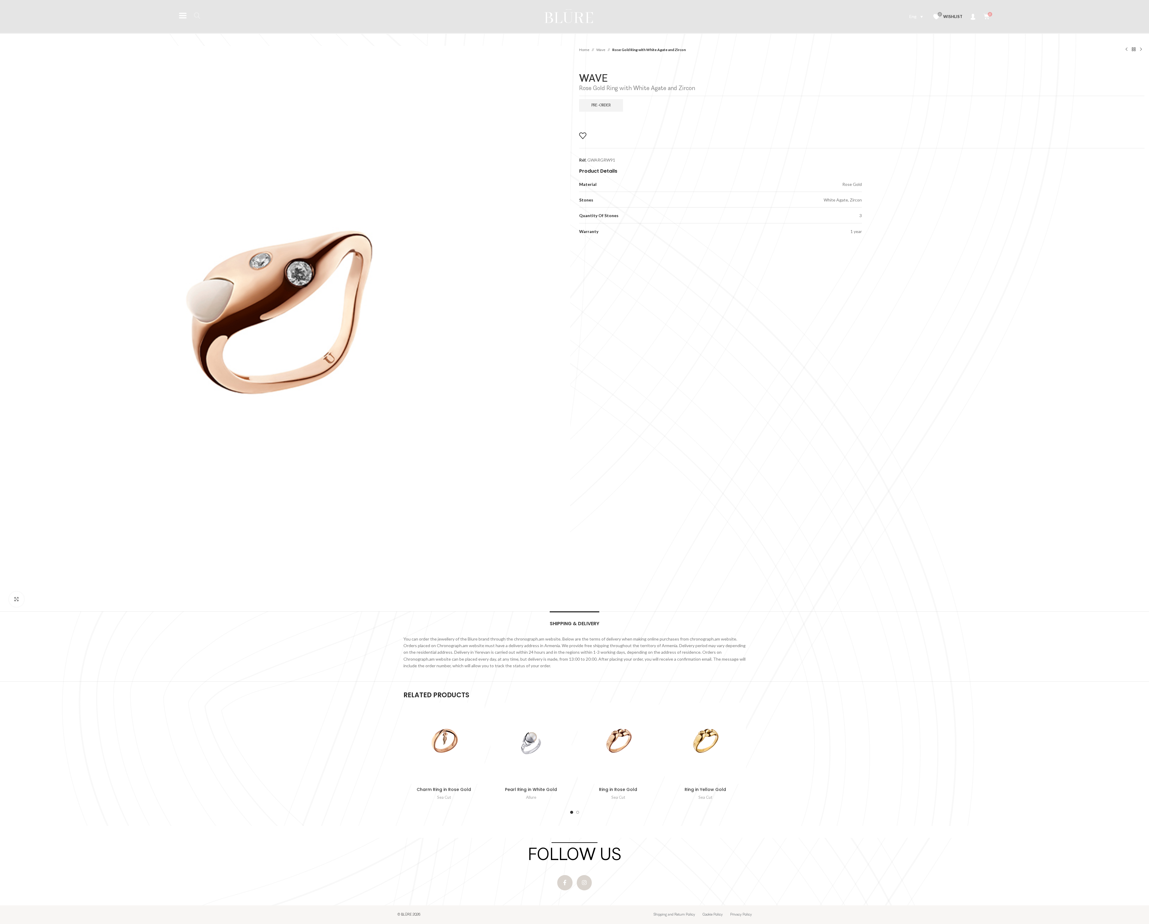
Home (584, 49)
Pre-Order (601, 105)
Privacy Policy (741, 914)
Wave (600, 49)
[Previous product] (1126, 49)
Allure (531, 797)
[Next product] (1140, 49)
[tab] (574, 620)
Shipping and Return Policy (674, 914)
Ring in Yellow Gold (705, 789)
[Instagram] (584, 882)
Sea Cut (444, 797)
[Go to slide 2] (577, 812)
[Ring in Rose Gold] (618, 743)
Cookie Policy (713, 914)
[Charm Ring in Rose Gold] (444, 743)
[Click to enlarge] (16, 599)
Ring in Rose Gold (618, 789)
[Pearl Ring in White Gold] (531, 743)
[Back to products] (1133, 49)
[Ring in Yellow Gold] (705, 743)
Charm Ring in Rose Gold (444, 789)
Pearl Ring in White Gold (531, 789)
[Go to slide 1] (571, 812)
